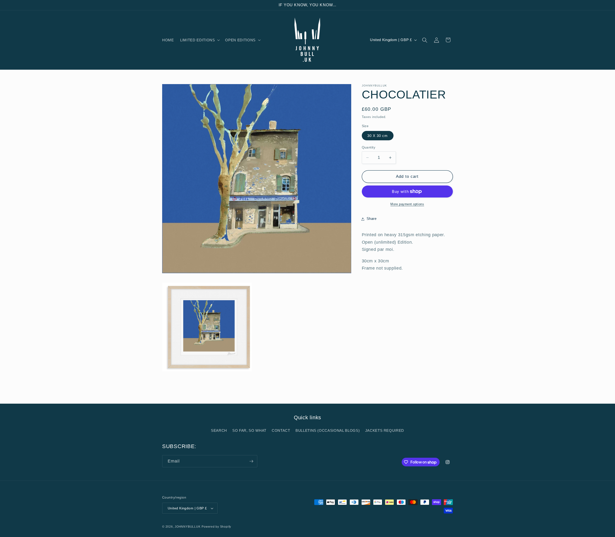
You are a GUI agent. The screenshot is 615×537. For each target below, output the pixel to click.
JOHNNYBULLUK (187, 526)
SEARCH (219, 430)
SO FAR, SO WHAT (249, 430)
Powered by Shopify (216, 526)
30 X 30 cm (377, 136)
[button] (199, 40)
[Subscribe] (251, 461)
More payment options (407, 204)
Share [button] (372, 219)
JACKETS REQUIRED (384, 430)
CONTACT (281, 430)
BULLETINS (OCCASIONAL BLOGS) (327, 430)
